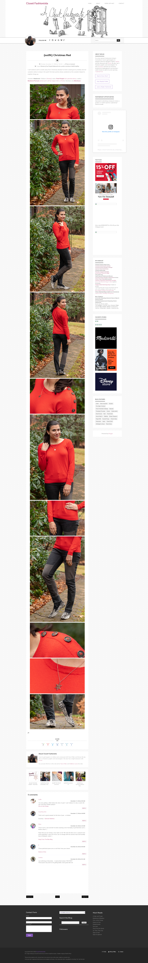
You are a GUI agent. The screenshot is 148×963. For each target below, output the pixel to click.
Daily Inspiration (103, 403)
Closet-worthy (114, 411)
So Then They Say (98, 930)
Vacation (111, 403)
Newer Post (29, 896)
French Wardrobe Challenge (102, 408)
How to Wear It (99, 416)
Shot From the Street (98, 928)
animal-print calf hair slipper (42, 81)
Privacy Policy (113, 951)
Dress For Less (99, 413)
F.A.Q (104, 951)
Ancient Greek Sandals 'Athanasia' (104, 277)
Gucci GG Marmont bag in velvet (104, 282)
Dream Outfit (110, 421)
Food (104, 413)
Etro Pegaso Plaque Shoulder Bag (104, 290)
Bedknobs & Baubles (98, 918)
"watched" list (99, 71)
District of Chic (42, 852)
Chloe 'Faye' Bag (99, 279)
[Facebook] (50, 40)
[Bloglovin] (61, 40)
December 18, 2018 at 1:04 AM (78, 826)
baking (117, 61)
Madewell (55, 66)
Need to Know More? (102, 76)
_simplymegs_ (118, 149)
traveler (101, 66)
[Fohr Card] (64, 40)
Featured (111, 408)
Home (89, 3)
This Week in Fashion (100, 406)
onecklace (68, 66)
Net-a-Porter (61, 81)
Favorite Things (105, 419)
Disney (109, 63)
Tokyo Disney (109, 424)
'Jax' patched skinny (66, 79)
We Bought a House (100, 424)
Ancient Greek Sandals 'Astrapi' (103, 267)
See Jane (95, 926)
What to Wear (114, 419)
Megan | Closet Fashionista (105, 149)
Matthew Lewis (74, 764)
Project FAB (98, 419)
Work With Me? (109, 3)
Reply (84, 808)
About (98, 3)
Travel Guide (110, 413)
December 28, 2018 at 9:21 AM (78, 859)
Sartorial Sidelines (49, 818)
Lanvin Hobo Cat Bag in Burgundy (104, 293)
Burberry (43, 66)
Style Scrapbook (97, 934)
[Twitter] (55, 40)
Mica (39, 824)
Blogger (111, 433)
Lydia (39, 799)
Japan (104, 421)
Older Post (85, 896)
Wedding (106, 416)
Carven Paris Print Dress (101, 269)
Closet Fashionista (37, 3)
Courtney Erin (42, 812)
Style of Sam (96, 932)
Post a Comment (70, 64)
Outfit (72, 66)
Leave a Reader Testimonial (104, 87)
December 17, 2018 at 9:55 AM (78, 801)
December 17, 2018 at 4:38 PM (78, 813)
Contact (121, 3)
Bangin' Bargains (113, 416)
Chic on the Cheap (43, 806)
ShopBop (76, 66)
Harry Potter (63, 764)
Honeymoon (98, 421)
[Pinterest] (58, 40)
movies (40, 760)
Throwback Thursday (100, 411)
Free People (49, 66)
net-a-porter (61, 66)
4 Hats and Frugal (98, 916)
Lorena (40, 857)
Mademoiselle (96, 924)
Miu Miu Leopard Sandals (102, 272)
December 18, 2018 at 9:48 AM (78, 846)
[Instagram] (52, 40)
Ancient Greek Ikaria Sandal (102, 266)
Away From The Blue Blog (45, 839)
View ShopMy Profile (102, 81)
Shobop (49, 79)
